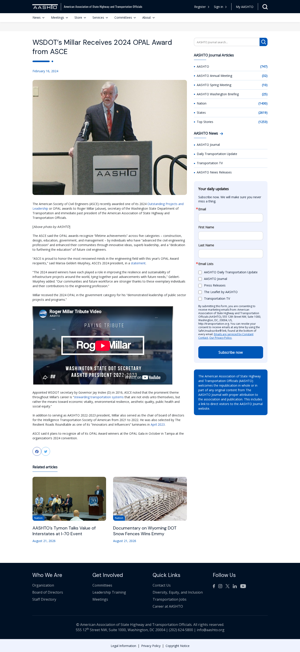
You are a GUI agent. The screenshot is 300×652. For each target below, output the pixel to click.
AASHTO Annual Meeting (214, 76)
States (201, 112)
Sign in (218, 7)
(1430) (262, 103)
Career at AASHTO (168, 606)
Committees (123, 17)
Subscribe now (231, 352)
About (146, 17)
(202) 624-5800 (181, 629)
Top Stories (205, 122)
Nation (201, 103)
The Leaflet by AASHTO (221, 292)
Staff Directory (44, 599)
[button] (220, 6)
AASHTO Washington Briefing (218, 94)
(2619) (262, 112)
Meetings (57, 17)
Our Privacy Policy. (220, 338)
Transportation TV (210, 163)
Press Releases (215, 285)
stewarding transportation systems (99, 397)
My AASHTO (244, 7)
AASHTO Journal (208, 144)
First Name (206, 227)
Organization (43, 585)
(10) (264, 85)
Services (98, 17)
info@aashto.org (210, 629)
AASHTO (203, 66)
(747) (263, 66)
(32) (264, 76)
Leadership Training (109, 592)
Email (202, 209)
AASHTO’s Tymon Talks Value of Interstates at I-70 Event (64, 531)
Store (78, 17)
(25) (264, 94)
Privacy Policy (151, 646)
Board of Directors (47, 592)
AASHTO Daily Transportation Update (231, 272)
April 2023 (158, 424)
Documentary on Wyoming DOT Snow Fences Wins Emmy (145, 531)
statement (138, 263)
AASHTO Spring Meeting (214, 85)
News (37, 17)
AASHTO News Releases (214, 172)
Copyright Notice (178, 646)
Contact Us (162, 585)
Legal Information (123, 646)
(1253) (262, 122)
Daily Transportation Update (217, 154)
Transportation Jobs (169, 599)
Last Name (206, 245)
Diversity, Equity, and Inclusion (178, 592)
